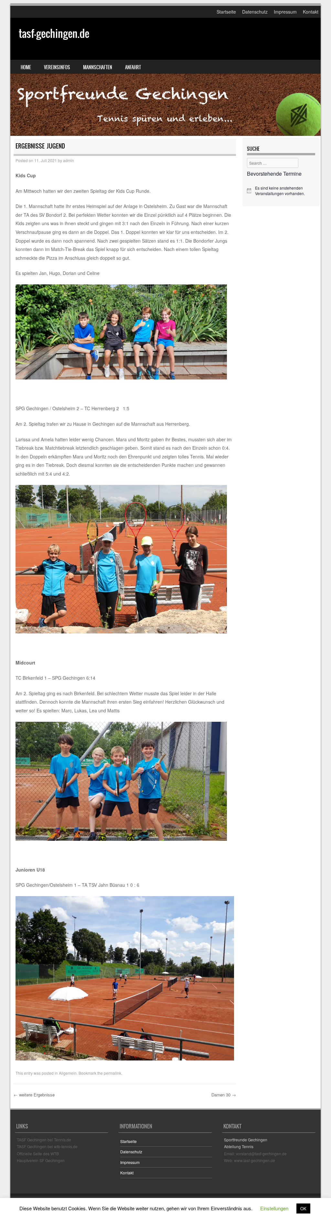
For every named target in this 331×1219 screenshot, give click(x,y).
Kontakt (310, 11)
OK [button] (303, 1208)
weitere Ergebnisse (34, 1095)
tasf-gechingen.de (54, 33)
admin (68, 160)
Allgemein (68, 1073)
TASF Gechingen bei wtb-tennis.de (47, 1146)
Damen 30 (223, 1095)
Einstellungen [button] (274, 1208)
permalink (112, 1073)
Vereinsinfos (57, 67)
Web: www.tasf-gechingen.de (249, 1160)
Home (26, 67)
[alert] (281, 190)
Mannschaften (97, 67)
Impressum (285, 11)
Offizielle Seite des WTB (38, 1153)
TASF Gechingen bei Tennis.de (44, 1139)
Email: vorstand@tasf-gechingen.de (255, 1153)
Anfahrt (133, 67)
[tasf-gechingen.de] (165, 77)
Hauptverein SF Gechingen (41, 1160)
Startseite (226, 11)
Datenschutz (255, 11)
